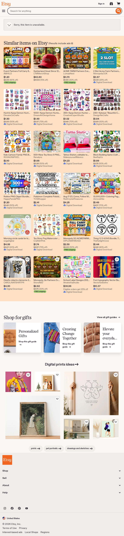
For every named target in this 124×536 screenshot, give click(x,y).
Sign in (101, 3)
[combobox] (61, 11)
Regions (45, 532)
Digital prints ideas (59, 364)
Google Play (35, 502)
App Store (12, 502)
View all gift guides (107, 317)
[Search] (118, 11)
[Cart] (118, 3)
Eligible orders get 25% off (75, 289)
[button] (11, 518)
